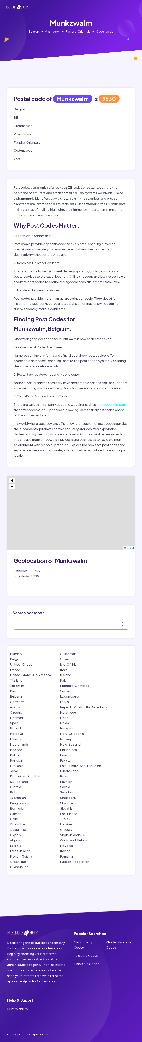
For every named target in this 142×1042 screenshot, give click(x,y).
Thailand (16, 680)
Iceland (65, 675)
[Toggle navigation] (138, 7)
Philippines (68, 750)
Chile (14, 819)
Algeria (15, 840)
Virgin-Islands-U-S (74, 835)
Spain (14, 723)
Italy (63, 680)
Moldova (16, 734)
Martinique (68, 712)
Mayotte (66, 845)
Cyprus (15, 835)
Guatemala (68, 654)
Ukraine (66, 824)
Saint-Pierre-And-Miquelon (80, 766)
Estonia (15, 845)
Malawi (65, 723)
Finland (15, 728)
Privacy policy (17, 1009)
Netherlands (19, 744)
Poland (15, 755)
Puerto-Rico (69, 771)
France (15, 670)
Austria (15, 707)
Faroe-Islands (20, 851)
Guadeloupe (19, 867)
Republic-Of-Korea (74, 686)
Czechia (16, 712)
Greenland (18, 862)
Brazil (14, 691)
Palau (64, 776)
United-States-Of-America (30, 675)
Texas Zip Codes (86, 955)
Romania (66, 856)
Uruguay (66, 829)
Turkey (65, 819)
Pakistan (66, 760)
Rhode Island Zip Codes (118, 944)
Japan (14, 771)
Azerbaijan (18, 798)
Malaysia (66, 728)
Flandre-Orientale (78, 31)
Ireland (65, 851)
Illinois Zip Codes (86, 964)
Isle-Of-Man (69, 664)
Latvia (64, 702)
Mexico (15, 739)
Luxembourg (69, 696)
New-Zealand (70, 744)
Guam (64, 659)
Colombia (17, 824)
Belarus (15, 792)
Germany (17, 702)
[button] (12, 481)
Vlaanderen (52, 31)
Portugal (16, 760)
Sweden (66, 792)
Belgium (34, 31)
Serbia (65, 787)
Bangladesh (19, 803)
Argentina (17, 686)
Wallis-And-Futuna (73, 840)
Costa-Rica (18, 829)
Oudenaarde (105, 31)
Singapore (68, 798)
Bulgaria (16, 696)
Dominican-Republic (25, 776)
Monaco (16, 750)
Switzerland (19, 781)
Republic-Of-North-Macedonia (83, 707)
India (63, 670)
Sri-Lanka (67, 691)
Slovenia (66, 803)
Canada (15, 814)
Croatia (15, 787)
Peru (63, 755)
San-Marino (68, 814)
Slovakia (66, 808)
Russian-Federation (74, 862)
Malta (64, 718)
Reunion (66, 781)
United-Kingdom (23, 664)
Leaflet (130, 547)
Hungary (16, 654)
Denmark (17, 718)
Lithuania (16, 766)
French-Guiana (21, 856)
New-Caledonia (72, 734)
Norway (66, 739)
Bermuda (17, 808)
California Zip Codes (83, 944)
